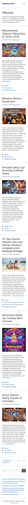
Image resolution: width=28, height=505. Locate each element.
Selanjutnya (7, 462)
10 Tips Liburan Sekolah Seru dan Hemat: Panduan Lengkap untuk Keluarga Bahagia (12, 245)
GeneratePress (14, 502)
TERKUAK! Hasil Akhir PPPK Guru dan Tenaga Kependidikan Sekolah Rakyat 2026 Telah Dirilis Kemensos (13, 490)
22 (24, 460)
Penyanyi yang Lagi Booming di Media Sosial (13, 170)
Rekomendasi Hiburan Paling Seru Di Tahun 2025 (13, 33)
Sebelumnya (6, 460)
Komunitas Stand (9, 384)
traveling (10, 304)
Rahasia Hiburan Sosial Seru (11, 100)
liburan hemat (8, 302)
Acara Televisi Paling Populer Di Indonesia (12, 398)
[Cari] (24, 470)
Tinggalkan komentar (10, 90)
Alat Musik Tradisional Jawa (10, 494)
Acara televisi (8, 450)
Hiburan (6, 85)
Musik (11, 226)
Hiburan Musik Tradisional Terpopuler (13, 485)
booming (6, 228)
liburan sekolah (17, 302)
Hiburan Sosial (8, 156)
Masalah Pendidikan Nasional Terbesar (13, 479)
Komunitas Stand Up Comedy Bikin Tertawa (12, 318)
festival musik (8, 88)
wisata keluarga (18, 304)
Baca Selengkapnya (14, 150)
